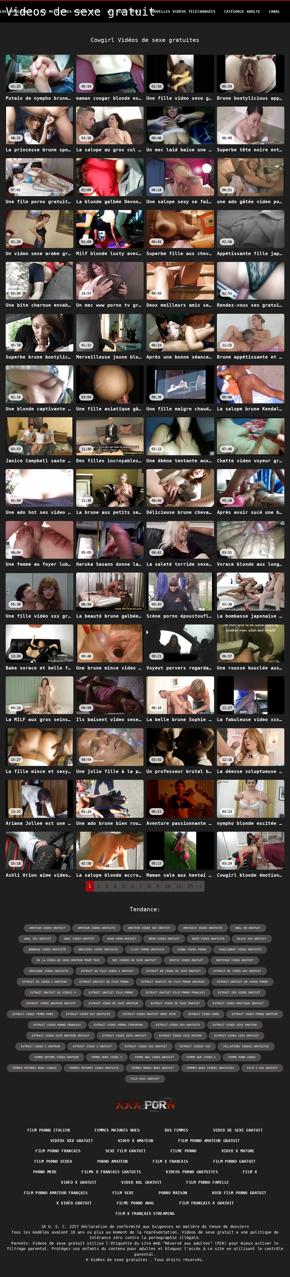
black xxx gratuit (251, 938)
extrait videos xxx (195, 1046)
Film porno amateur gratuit (209, 1140)
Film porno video (53, 1161)
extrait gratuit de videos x (53, 992)
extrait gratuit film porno (111, 992)
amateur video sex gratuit (149, 927)
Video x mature (238, 1151)
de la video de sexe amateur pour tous (68, 960)
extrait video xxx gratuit (146, 1046)
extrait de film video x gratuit (107, 971)
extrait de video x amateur (44, 981)
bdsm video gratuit (164, 938)
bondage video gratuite (47, 949)
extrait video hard (203, 1014)
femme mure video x (106, 1057)
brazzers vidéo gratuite (98, 949)
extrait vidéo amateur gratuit (51, 1003)
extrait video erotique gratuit (238, 1003)
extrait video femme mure (32, 1014)
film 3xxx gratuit (145, 1078)
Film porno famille (207, 1182)
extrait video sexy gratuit (236, 1035)
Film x (250, 1172)
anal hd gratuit (248, 927)
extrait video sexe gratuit (124, 1035)
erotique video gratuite (48, 971)
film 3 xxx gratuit (262, 1068)
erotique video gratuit (234, 960)
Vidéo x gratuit (78, 1182)
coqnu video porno (191, 949)
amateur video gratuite (96, 927)
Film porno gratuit (234, 1161)
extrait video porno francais (57, 1024)
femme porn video (241, 1057)
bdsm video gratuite (208, 938)
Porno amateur (112, 1161)
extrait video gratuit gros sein (149, 1014)
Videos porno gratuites (192, 1172)
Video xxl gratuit (141, 1182)
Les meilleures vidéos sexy (69, 11)
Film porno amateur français (56, 1193)
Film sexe (123, 1193)
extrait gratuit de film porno (104, 981)
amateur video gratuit (47, 927)
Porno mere (45, 1172)
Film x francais (170, 1161)
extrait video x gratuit (92, 1046)
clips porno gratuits (148, 949)
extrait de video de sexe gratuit (173, 971)
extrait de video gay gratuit (237, 971)
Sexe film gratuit (125, 1151)
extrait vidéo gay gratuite (88, 1014)
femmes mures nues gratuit (152, 1068)
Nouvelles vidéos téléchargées (183, 11)
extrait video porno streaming (118, 1024)
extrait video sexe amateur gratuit (60, 1035)
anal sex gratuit (37, 938)
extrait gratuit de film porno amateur (172, 981)
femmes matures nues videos (34, 1068)
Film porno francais (57, 1151)
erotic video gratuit (186, 960)
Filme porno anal (136, 1203)
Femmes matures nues (117, 1130)
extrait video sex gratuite (178, 1024)
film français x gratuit (206, 1203)
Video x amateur (135, 1140)
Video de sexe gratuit (238, 1130)
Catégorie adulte (242, 11)
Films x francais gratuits (111, 1172)
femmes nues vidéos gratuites (210, 1068)
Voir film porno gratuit (239, 1193)
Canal (274, 11)
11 (179, 886)
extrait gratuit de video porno (242, 981)
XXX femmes (176, 1130)
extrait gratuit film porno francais (175, 992)
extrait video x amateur (40, 1046)
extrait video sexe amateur (235, 1024)
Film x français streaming (145, 1213)
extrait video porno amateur (255, 1014)
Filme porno (183, 1151)
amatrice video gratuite (202, 927)
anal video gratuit (79, 938)
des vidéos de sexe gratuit (134, 960)
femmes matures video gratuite (94, 1068)
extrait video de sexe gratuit (175, 1003)
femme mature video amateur (57, 1057)
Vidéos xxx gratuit (71, 1140)
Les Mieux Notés (124, 11)
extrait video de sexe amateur (113, 1003)
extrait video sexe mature (180, 1035)
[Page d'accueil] (145, 1104)
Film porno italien (48, 1130)
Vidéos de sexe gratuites (120, 1259)
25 (190, 886)
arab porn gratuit (121, 938)
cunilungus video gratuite (240, 949)
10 (167, 886)
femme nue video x (201, 1057)
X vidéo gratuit (74, 1203)
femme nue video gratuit (154, 1057)
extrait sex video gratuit (239, 992)
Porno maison (173, 1193)
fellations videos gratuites (246, 1046)
